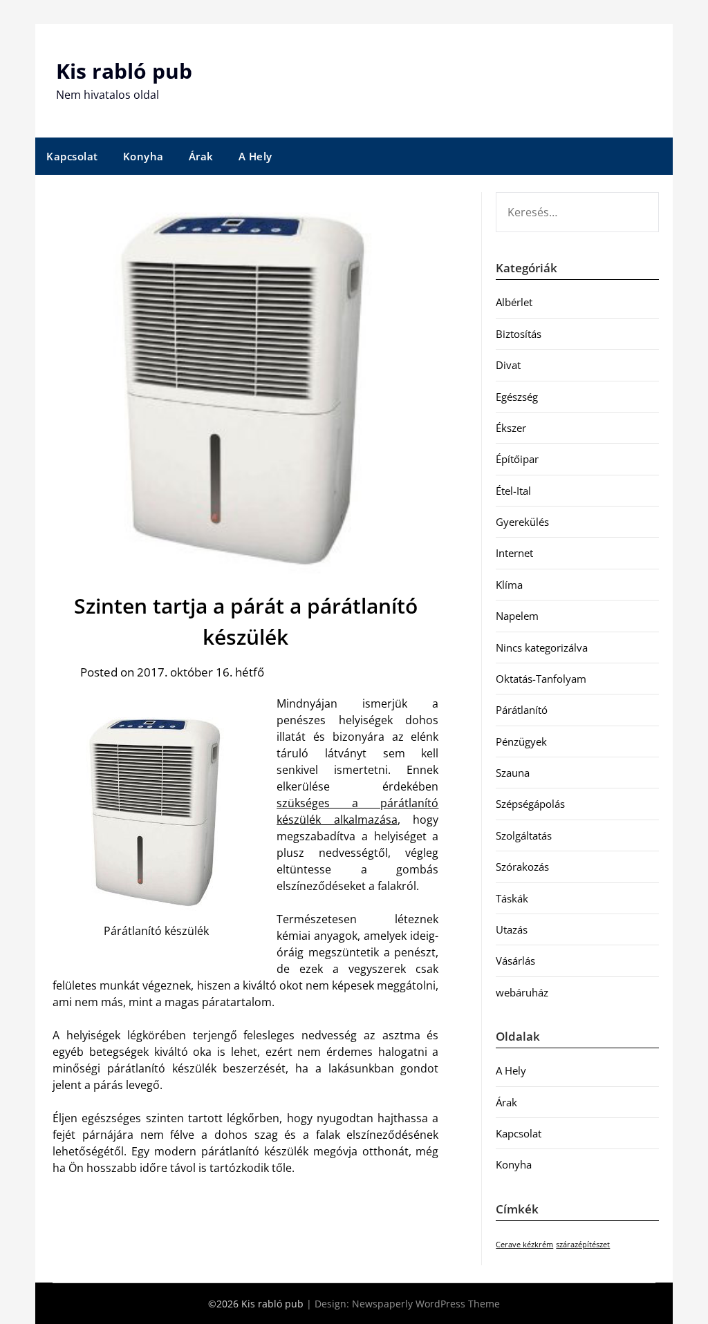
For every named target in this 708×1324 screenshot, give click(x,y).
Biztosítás (518, 334)
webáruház (522, 992)
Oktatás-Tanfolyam (541, 678)
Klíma (509, 585)
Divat (508, 365)
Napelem (517, 616)
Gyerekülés (522, 522)
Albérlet (514, 302)
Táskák (512, 898)
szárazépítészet (583, 1244)
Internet (514, 553)
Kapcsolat (72, 156)
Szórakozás (522, 866)
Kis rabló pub (124, 71)
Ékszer (511, 428)
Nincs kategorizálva (542, 647)
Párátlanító (522, 710)
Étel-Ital (513, 491)
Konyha (143, 156)
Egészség (517, 397)
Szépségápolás (530, 804)
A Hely (255, 156)
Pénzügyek (521, 741)
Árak (201, 156)
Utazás (512, 929)
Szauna (513, 772)
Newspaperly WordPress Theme (426, 1303)
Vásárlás (515, 960)
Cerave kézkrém (524, 1244)
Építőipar (517, 459)
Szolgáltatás (524, 835)
